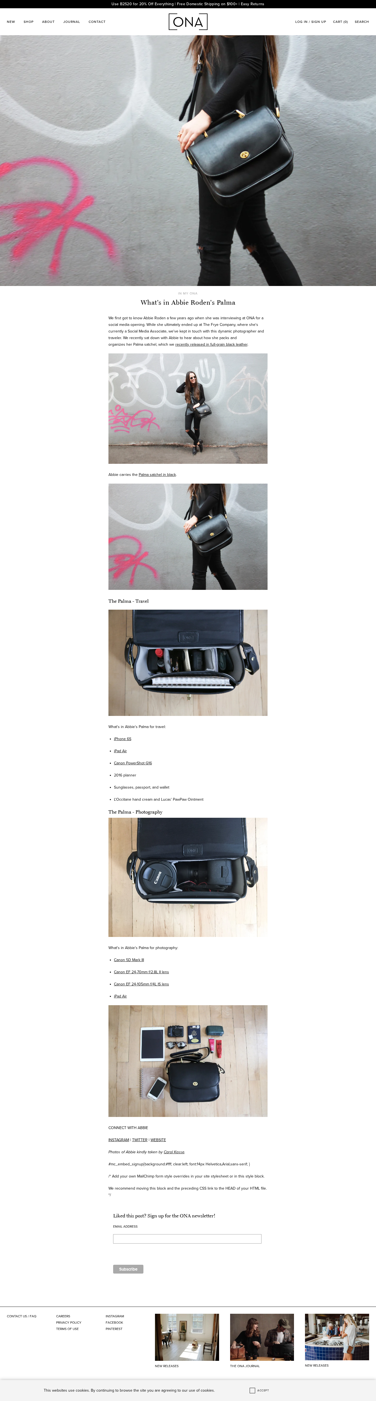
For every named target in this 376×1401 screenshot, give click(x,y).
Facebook (114, 1322)
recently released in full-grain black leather (211, 344)
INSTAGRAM (118, 1140)
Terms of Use (67, 1329)
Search (362, 22)
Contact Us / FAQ (21, 1316)
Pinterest (114, 1329)
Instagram (115, 1316)
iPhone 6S (122, 739)
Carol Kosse (174, 1152)
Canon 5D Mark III (129, 960)
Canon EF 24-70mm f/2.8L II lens (141, 972)
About (48, 22)
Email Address (125, 1226)
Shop (29, 22)
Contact (97, 22)
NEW (11, 22)
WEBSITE (158, 1140)
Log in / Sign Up (310, 22)
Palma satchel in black (157, 474)
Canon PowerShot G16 (133, 763)
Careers (63, 1316)
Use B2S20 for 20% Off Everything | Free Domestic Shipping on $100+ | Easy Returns (187, 4)
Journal (71, 22)
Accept (263, 1390)
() (340, 22)
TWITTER (140, 1140)
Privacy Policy (68, 1322)
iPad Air (120, 751)
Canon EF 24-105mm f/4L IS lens (141, 984)
